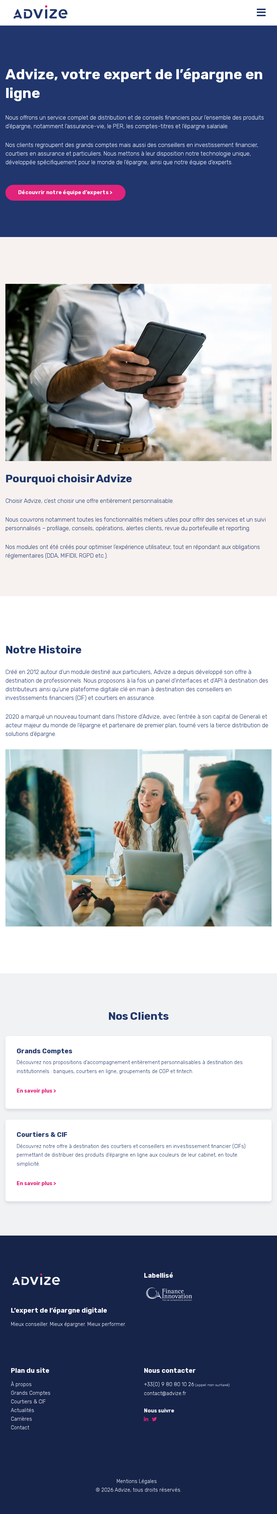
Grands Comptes (30, 1393)
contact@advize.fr (165, 1393)
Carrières (21, 1419)
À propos (21, 1384)
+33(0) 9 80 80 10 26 (169, 1384)
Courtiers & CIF (28, 1402)
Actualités (22, 1410)
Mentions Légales (136, 1481)
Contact (20, 1428)
